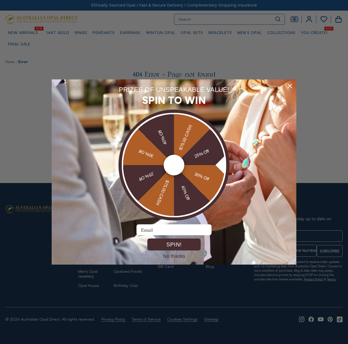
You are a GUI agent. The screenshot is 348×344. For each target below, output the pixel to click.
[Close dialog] (289, 86)
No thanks (174, 256)
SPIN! (174, 244)
